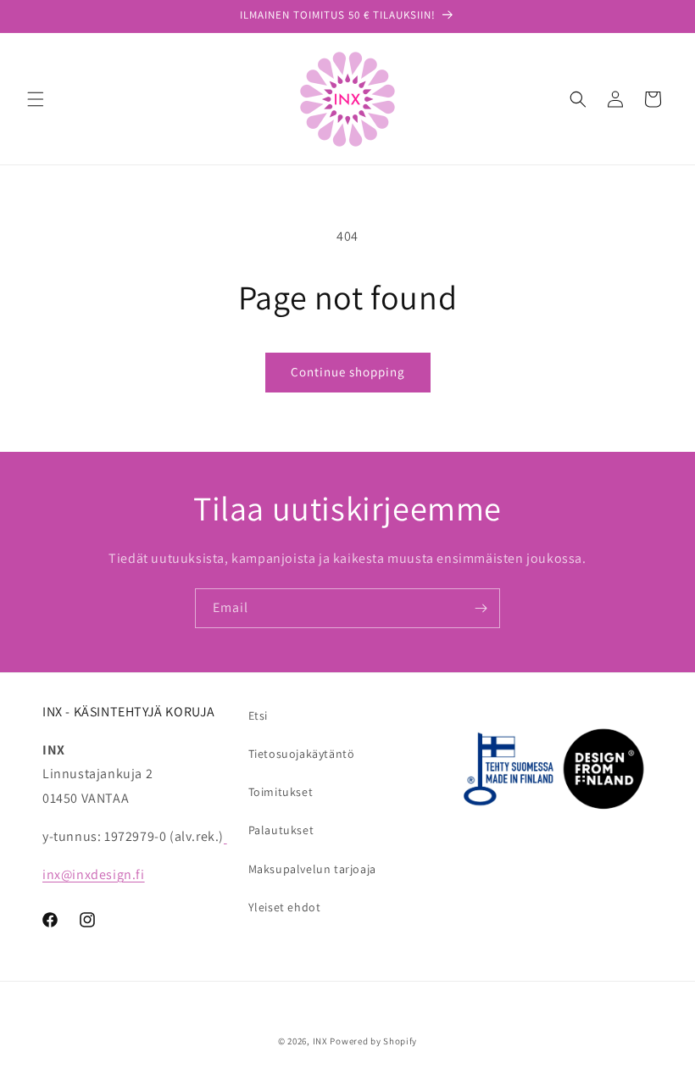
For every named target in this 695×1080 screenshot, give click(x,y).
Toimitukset (281, 791)
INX (320, 1041)
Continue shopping (348, 372)
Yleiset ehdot (284, 907)
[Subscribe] (480, 608)
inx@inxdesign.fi (93, 874)
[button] (35, 99)
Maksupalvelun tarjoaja (312, 869)
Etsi (258, 715)
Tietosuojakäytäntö (301, 753)
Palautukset (281, 830)
